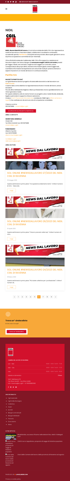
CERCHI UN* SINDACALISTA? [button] (29, 2)
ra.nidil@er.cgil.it (10, 139)
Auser (10, 407)
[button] (6, 8)
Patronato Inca (28, 98)
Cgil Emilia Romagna (15, 401)
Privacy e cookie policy (13, 479)
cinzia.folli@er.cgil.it (21, 106)
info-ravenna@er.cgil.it (15, 383)
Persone (11, 419)
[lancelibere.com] (22, 474)
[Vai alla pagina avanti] (55, 296)
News (10, 424)
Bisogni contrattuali (14, 413)
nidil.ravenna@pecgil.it (12, 141)
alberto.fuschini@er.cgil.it (13, 135)
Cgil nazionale (12, 398)
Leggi (11, 190)
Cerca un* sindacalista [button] (16, 331)
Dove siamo (12, 422)
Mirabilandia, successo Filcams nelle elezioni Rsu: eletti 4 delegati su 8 (40, 435)
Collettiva (11, 404)
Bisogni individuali (13, 416)
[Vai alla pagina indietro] (14, 296)
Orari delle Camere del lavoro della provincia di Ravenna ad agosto (41, 455)
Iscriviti (10, 410)
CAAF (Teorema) (17, 98)
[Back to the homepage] (35, 9)
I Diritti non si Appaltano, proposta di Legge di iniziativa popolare (40, 441)
